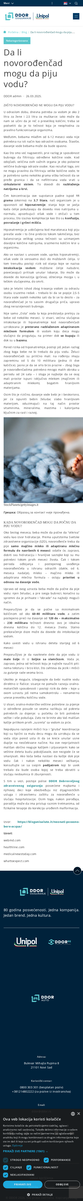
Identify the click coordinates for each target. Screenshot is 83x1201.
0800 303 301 (29, 1087)
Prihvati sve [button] (22, 1184)
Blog (25, 32)
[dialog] (41, 1155)
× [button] (78, 1113)
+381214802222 (23, 1091)
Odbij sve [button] (62, 1184)
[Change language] (67, 3)
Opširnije (17, 1145)
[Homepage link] (27, 16)
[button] (41, 1151)
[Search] (76, 3)
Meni (7, 3)
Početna (13, 32)
